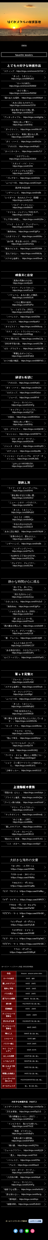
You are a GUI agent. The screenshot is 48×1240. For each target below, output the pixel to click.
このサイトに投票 (35, 1221)
